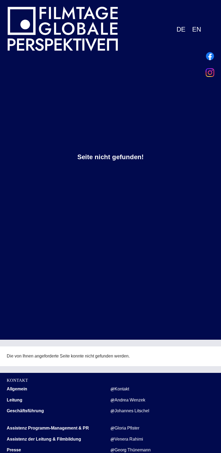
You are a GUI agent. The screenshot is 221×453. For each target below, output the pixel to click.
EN (196, 29)
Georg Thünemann (133, 450)
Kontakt (122, 389)
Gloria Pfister (127, 428)
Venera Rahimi (129, 439)
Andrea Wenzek (130, 400)
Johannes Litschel (132, 410)
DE (181, 29)
